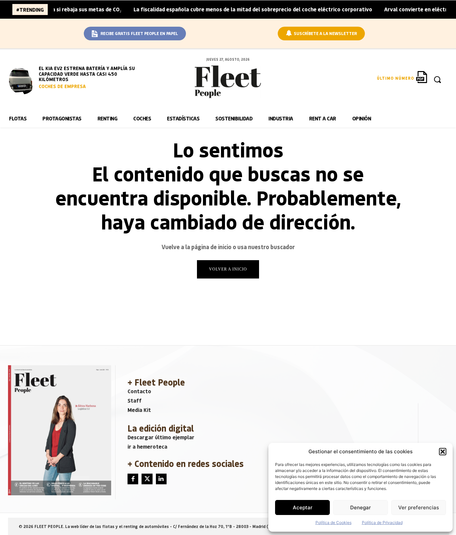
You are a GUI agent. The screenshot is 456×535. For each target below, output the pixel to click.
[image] (22, 80)
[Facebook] (133, 479)
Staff (135, 400)
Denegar (360, 507)
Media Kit (139, 409)
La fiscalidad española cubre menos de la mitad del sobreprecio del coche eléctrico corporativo (243, 9)
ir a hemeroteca (147, 446)
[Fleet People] (228, 81)
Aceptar (302, 507)
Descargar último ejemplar (161, 437)
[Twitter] (147, 479)
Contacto (139, 391)
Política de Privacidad (382, 522)
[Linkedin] (161, 479)
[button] (442, 451)
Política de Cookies (333, 522)
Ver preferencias (418, 507)
